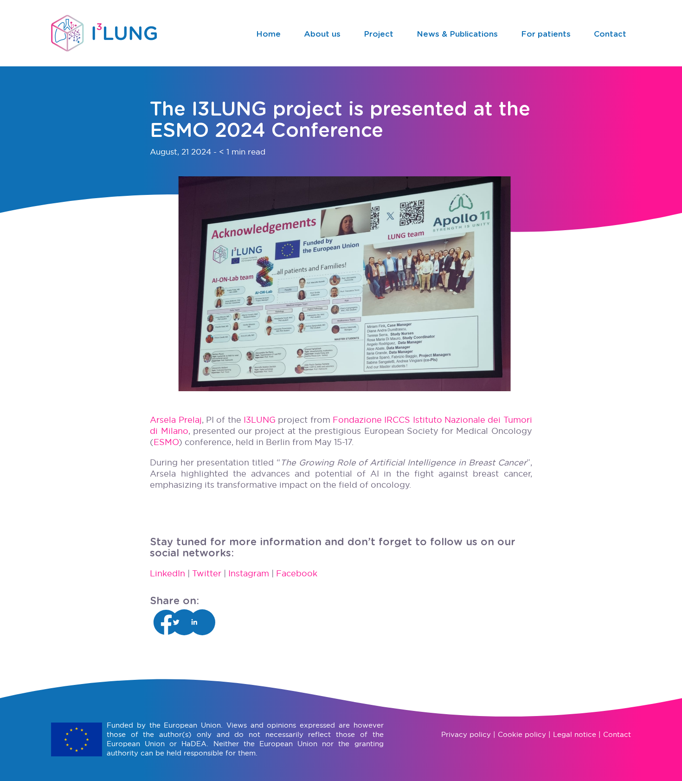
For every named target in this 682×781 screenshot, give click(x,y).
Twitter (206, 573)
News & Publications (457, 34)
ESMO (166, 442)
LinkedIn (167, 573)
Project (378, 34)
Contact (610, 34)
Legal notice (574, 734)
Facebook (296, 573)
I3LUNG (260, 419)
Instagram (248, 573)
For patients (546, 34)
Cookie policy (522, 734)
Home (268, 34)
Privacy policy (466, 734)
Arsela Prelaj (175, 419)
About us (322, 34)
